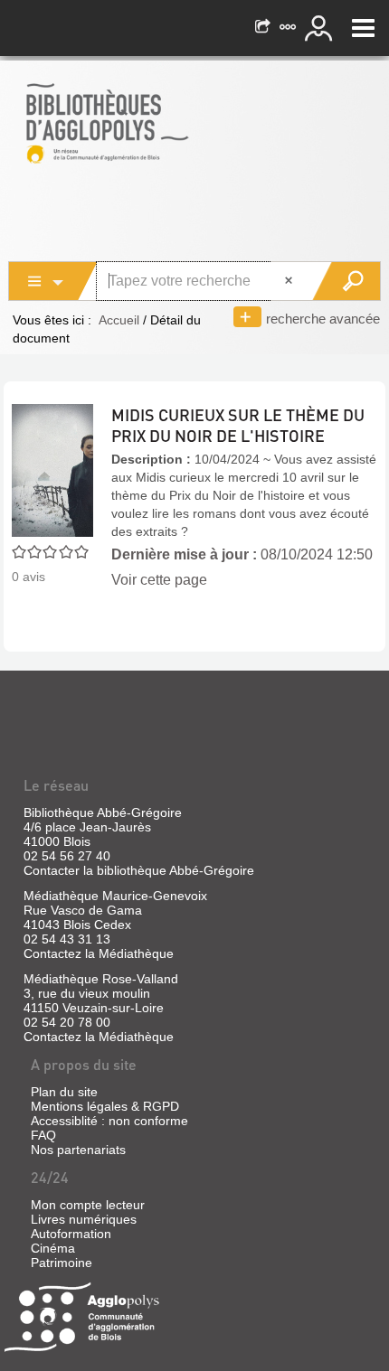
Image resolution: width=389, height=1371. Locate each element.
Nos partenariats (78, 1149)
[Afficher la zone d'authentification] (321, 28)
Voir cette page (159, 579)
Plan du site (64, 1092)
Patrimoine (61, 1262)
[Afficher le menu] (363, 28)
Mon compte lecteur (88, 1204)
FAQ (43, 1135)
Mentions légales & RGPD (105, 1106)
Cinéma (53, 1248)
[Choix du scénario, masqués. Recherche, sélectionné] (53, 281)
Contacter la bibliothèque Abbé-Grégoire (139, 870)
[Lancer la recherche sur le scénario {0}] (346, 281)
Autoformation (71, 1233)
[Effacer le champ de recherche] (290, 281)
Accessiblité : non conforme (109, 1120)
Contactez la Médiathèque (99, 953)
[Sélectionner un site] (289, 28)
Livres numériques (84, 1219)
